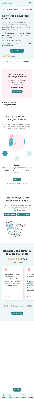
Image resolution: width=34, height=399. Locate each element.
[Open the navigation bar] (30, 3)
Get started (17, 91)
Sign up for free (17, 51)
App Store (11, 214)
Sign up (17, 179)
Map (18, 389)
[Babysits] (7, 3)
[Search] (3, 9)
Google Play (24, 214)
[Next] (31, 283)
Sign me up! (17, 313)
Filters (27, 9)
